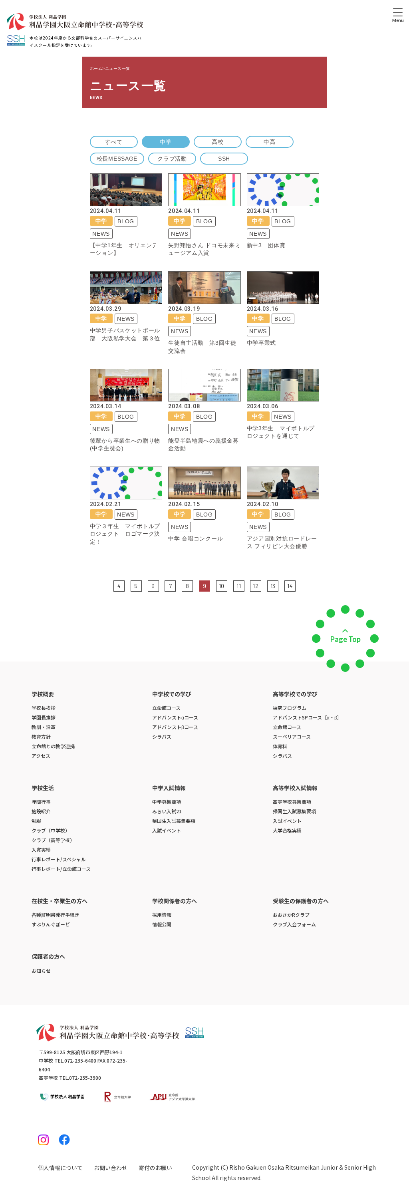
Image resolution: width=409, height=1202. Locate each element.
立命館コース (166, 707)
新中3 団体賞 (266, 245)
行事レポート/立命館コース (61, 868)
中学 (165, 142)
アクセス (41, 755)
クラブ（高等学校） (53, 839)
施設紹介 (41, 811)
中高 (269, 142)
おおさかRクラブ (291, 914)
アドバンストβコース (175, 726)
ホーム (96, 68)
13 (273, 585)
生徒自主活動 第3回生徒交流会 (202, 347)
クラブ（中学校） (51, 830)
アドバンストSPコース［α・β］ (307, 717)
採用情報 (161, 914)
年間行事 (41, 801)
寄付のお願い (155, 1168)
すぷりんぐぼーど (51, 924)
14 (290, 585)
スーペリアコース (292, 736)
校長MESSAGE (117, 158)
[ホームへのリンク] (75, 21)
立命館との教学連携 (53, 746)
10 (221, 585)
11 (238, 585)
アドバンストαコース (175, 717)
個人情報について (60, 1168)
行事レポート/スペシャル (59, 859)
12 (255, 585)
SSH (224, 158)
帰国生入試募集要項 (173, 820)
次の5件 (301, 585)
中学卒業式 (261, 343)
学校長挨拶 (44, 707)
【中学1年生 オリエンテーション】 (124, 249)
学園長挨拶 (44, 717)
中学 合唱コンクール (195, 538)
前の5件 (108, 585)
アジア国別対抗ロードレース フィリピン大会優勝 (282, 542)
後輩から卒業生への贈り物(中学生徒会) (125, 444)
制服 (36, 820)
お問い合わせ (110, 1168)
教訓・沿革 (44, 726)
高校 (217, 142)
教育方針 (41, 736)
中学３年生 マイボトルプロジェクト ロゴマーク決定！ (125, 534)
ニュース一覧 (117, 68)
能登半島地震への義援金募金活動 (203, 444)
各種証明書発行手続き (55, 914)
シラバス (161, 736)
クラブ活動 (172, 158)
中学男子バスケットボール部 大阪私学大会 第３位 (125, 334)
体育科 (280, 746)
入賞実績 (41, 849)
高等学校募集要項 (292, 801)
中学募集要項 (166, 801)
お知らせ (41, 970)
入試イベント (166, 830)
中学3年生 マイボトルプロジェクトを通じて (281, 432)
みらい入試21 (167, 811)
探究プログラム (289, 707)
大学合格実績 (287, 830)
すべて (114, 142)
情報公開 (161, 924)
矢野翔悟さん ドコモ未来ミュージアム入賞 (204, 249)
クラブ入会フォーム (294, 924)
